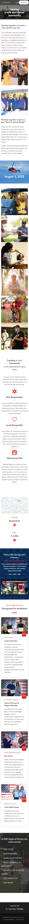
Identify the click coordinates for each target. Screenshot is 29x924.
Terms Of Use (20, 919)
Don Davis (8, 756)
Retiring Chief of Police (10, 804)
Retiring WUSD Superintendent (12, 752)
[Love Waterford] (5, 2)
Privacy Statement (9, 919)
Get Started (24, 2)
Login (17, 3)
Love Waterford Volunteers (11, 699)
